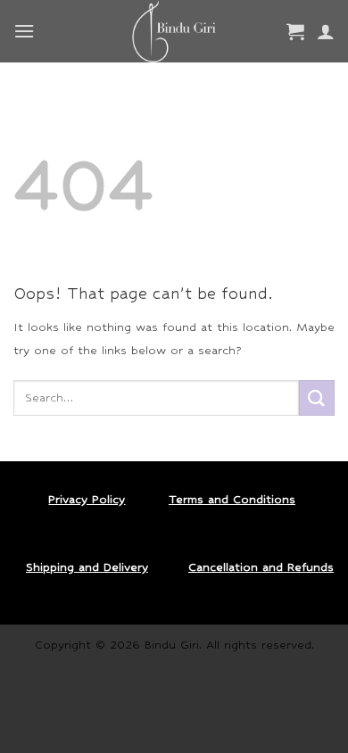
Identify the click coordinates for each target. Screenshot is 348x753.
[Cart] (295, 31)
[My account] (326, 31)
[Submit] (317, 397)
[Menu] (24, 31)
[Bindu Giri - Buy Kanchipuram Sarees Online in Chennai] (174, 31)
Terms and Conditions (232, 499)
